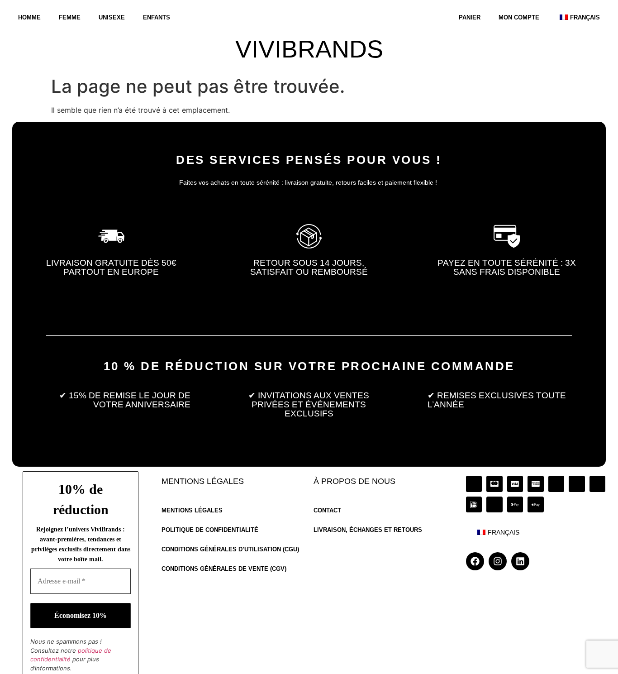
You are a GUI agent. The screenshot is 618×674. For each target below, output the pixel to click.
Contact (327, 511)
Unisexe (112, 17)
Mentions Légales (192, 511)
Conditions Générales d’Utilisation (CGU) (230, 550)
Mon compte (519, 17)
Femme (70, 17)
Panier (469, 17)
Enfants (156, 17)
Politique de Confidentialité (210, 530)
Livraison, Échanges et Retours (368, 530)
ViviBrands (309, 49)
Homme (29, 17)
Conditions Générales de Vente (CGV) (224, 569)
